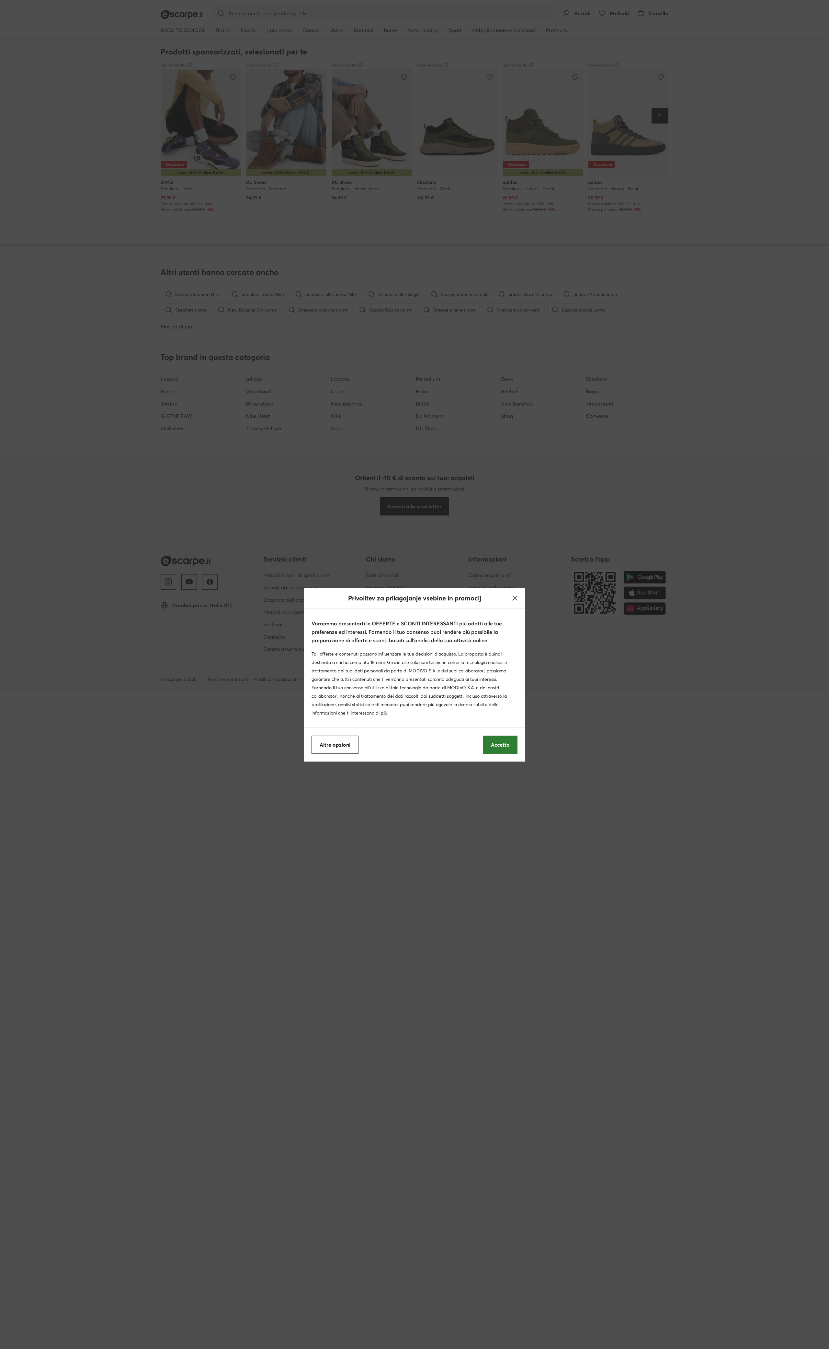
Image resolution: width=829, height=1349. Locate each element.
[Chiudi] (515, 598)
